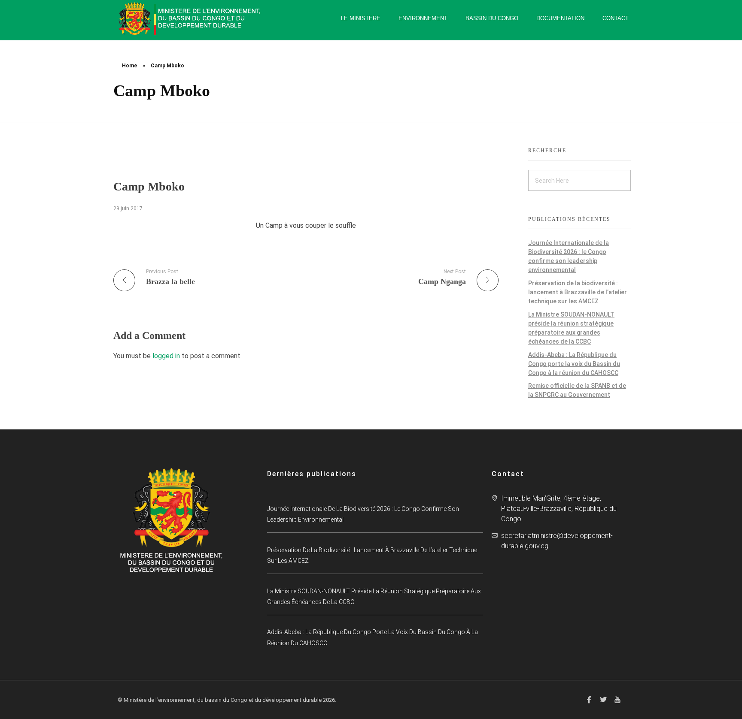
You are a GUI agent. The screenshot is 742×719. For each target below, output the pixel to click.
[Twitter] (603, 700)
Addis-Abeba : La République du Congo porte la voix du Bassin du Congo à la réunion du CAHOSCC (574, 363)
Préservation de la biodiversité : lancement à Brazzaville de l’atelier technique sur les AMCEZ (577, 292)
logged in (167, 356)
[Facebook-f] (589, 700)
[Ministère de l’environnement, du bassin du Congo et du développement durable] (190, 18)
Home (129, 66)
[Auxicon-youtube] (617, 700)
